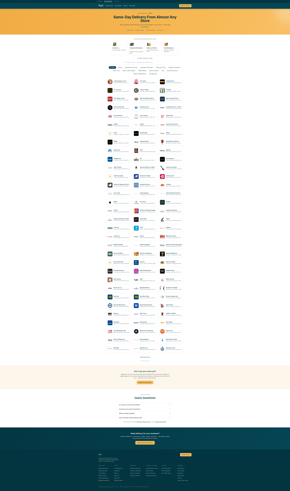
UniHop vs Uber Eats (135, 470)
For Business (99, 1)
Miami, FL (116, 473)
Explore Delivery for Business (145, 442)
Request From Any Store (145, 382)
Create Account (186, 454)
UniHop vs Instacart (135, 473)
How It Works (118, 5)
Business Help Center (183, 480)
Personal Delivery (108, 1)
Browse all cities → (119, 480)
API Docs (180, 478)
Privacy (117, 486)
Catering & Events (102, 470)
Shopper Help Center (160, 421)
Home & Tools (116, 70)
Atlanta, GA (117, 478)
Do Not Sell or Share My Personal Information (139, 486)
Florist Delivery (102, 473)
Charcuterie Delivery (103, 478)
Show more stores (145, 357)
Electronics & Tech (160, 67)
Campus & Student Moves (139, 73)
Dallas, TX (116, 475)
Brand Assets (181, 475)
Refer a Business (166, 470)
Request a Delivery (185, 5)
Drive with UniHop (166, 468)
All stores (112, 67)
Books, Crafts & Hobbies (129, 70)
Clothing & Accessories (174, 67)
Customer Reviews (150, 473)
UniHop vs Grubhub (135, 475)
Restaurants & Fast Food (131, 67)
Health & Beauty (142, 70)
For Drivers (116, 1)
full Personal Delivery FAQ (143, 421)
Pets (163, 70)
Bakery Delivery (102, 475)
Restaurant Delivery (103, 468)
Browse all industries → (104, 480)
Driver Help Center (166, 473)
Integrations (180, 473)
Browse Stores (109, 5)
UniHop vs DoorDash (135, 468)
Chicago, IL (117, 470)
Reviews (125, 5)
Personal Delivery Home (152, 468)
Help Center (132, 5)
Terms (121, 486)
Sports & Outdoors (154, 70)
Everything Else (153, 73)
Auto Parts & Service (172, 70)
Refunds (126, 486)
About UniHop (181, 468)
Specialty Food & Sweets (146, 67)
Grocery (120, 67)
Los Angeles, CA (118, 468)
